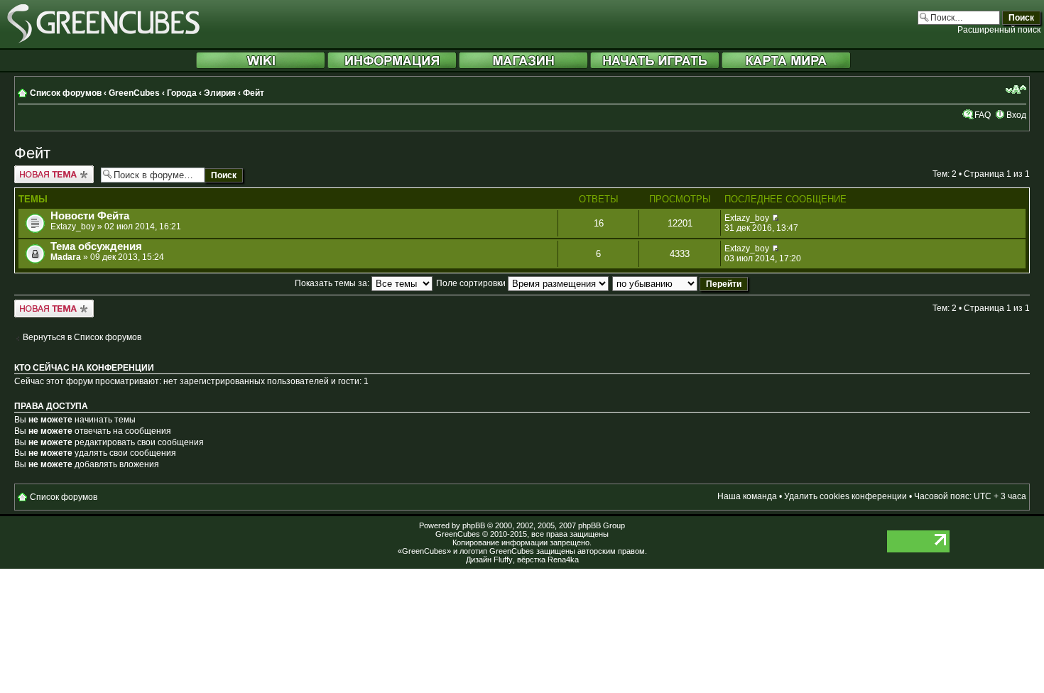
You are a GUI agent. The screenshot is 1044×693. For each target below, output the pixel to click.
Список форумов (66, 93)
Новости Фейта (89, 216)
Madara (65, 257)
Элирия (220, 93)
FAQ (982, 115)
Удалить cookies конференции (845, 496)
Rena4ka (563, 559)
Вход (1016, 115)
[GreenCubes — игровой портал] (103, 40)
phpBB (473, 525)
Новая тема (38, 170)
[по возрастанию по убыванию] (680, 283)
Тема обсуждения (96, 246)
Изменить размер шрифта (1016, 89)
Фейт (253, 93)
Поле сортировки (472, 283)
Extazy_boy (72, 226)
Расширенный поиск (998, 30)
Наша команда (747, 496)
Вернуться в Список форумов (82, 337)
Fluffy (503, 559)
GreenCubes (134, 93)
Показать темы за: (333, 283)
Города (182, 93)
